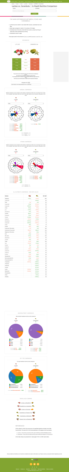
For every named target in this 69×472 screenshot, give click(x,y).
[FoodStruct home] (9, 2)
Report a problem (49, 468)
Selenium (26, 135)
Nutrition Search (14, 1)
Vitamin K (7, 252)
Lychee (25, 3)
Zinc (6, 243)
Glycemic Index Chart (37, 1)
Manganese (7, 220)
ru (34, 466)
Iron (6, 209)
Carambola (41, 3)
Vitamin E (7, 219)
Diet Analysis (21, 1)
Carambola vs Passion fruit (25, 412)
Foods (17, 3)
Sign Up (60, 1)
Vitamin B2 (7, 206)
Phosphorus (7, 211)
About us (17, 468)
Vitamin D (26, 184)
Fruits (21, 3)
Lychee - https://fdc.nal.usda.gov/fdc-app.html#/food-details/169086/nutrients (34, 432)
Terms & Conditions (41, 468)
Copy (29, 82)
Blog (52, 1)
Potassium (7, 215)
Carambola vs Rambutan (26, 416)
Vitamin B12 (26, 186)
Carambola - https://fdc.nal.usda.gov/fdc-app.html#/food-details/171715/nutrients (35, 434)
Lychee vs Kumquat (25, 409)
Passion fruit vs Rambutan (26, 419)
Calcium (6, 239)
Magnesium (26, 132)
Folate (6, 224)
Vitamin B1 (7, 250)
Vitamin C (7, 198)
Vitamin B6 (7, 204)
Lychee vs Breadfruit (26, 402)
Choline (6, 254)
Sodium (6, 245)
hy (36, 466)
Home (13, 3)
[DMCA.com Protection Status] (34, 460)
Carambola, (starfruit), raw (36, 36)
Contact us (23, 468)
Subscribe (56, 1)
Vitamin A (7, 246)
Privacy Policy (33, 468)
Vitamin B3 (7, 222)
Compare (31, 3)
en (32, 466)
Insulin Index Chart (46, 1)
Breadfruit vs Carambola (26, 406)
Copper (6, 217)
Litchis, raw (26, 36)
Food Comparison (28, 1)
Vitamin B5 (7, 200)
